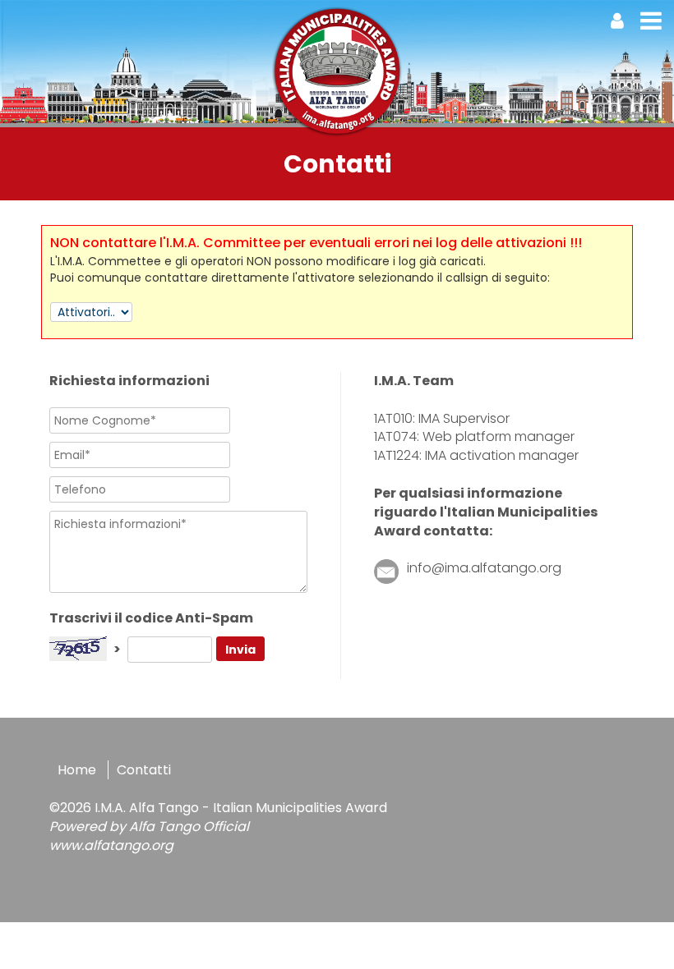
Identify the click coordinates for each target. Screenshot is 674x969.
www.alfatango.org (111, 845)
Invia (240, 649)
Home (77, 769)
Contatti (144, 769)
